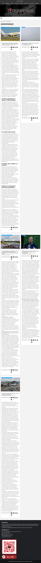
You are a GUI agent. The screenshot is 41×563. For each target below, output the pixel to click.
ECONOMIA (7, 3)
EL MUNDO (21, 3)
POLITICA (11, 3)
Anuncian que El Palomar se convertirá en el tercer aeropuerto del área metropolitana (30, 252)
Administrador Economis (6, 395)
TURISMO (36, 3)
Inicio (3, 3)
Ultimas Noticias (9, 235)
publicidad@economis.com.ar (8, 535)
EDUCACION (32, 3)
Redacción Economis (6, 45)
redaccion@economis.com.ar (7, 534)
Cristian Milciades (26, 45)
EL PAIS (3, 27)
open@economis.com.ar (7, 536)
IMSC (31, 561)
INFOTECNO (26, 3)
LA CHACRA (16, 3)
